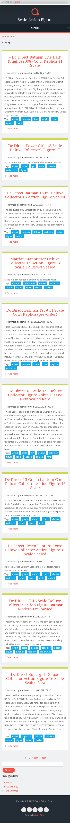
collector (48, 232)
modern (32, 651)
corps (46, 519)
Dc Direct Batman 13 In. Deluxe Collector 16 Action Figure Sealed (35, 195)
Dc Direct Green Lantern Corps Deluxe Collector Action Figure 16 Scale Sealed (35, 550)
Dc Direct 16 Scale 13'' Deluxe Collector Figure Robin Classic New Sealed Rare (35, 395)
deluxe (51, 166)
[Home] (35, 14)
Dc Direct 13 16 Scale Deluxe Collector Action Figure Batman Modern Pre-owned (35, 605)
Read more (12, 128)
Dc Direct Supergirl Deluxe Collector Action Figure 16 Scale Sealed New (35, 678)
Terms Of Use (11, 790)
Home (5, 36)
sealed (19, 236)
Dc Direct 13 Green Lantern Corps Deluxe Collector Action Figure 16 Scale (35, 483)
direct (15, 119)
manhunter (30, 283)
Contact (8, 782)
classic (28, 456)
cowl (54, 119)
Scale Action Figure (35, 20)
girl (33, 166)
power (25, 166)
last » (45, 757)
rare (49, 456)
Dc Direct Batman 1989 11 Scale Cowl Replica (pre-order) (35, 312)
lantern (35, 519)
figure (23, 170)
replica (9, 123)
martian (16, 283)
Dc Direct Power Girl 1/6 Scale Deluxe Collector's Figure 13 (35, 147)
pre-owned (45, 651)
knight (45, 119)
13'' (32, 452)
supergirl (26, 736)
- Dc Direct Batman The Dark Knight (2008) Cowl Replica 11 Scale (35, 61)
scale (19, 123)
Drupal (16, 1)
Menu (35, 28)
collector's (11, 170)
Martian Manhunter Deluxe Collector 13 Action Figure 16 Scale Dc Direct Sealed (35, 263)
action (60, 232)
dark (35, 119)
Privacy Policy (11, 786)
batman (26, 119)
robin (19, 456)
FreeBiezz (40, 815)
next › (36, 757)
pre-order (11, 368)
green (25, 519)
